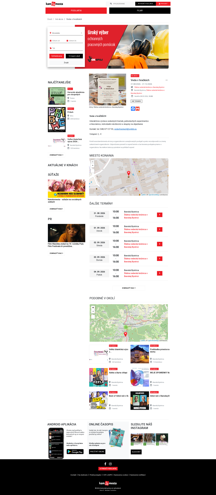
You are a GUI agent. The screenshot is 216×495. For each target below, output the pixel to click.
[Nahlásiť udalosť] (167, 80)
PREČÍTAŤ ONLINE (97, 452)
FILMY (140, 10)
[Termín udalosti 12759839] (159, 273)
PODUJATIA (76, 10)
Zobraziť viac (56, 155)
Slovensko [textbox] (56, 33)
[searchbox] (62, 48)
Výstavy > (71, 108)
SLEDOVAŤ (136, 452)
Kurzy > (70, 89)
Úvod (49, 19)
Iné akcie (59, 19)
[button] (162, 47)
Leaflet (143, 195)
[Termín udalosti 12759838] (159, 258)
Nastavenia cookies (121, 475)
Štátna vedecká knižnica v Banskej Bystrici (149, 87)
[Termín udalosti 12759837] (159, 244)
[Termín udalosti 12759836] (159, 229)
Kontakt (73, 475)
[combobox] (67, 33)
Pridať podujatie (95, 475)
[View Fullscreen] (92, 171)
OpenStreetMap (153, 195)
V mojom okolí (74, 56)
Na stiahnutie (83, 475)
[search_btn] (110, 3)
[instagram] (110, 464)
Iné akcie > (71, 136)
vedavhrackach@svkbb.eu (125, 129)
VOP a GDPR (107, 475)
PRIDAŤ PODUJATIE (146, 4)
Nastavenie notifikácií (138, 475)
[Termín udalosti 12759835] (159, 214)
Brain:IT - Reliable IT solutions (108, 490)
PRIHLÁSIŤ (164, 4)
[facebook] (105, 464)
